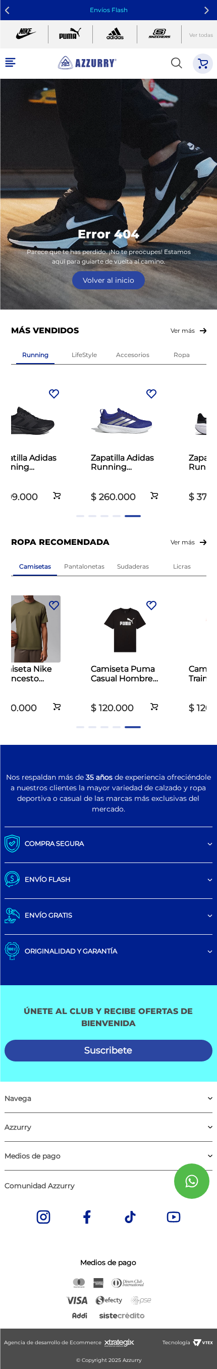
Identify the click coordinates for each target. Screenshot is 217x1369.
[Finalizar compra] (203, 64)
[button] (57, 489)
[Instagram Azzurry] (43, 1218)
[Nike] (26, 34)
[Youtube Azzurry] (174, 1218)
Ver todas (201, 35)
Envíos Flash (109, 10)
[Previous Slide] (9, 10)
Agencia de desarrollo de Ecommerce (52, 1342)
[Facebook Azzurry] (87, 1218)
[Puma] (70, 34)
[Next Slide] (208, 10)
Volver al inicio (108, 280)
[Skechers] (159, 34)
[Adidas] (115, 34)
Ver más (183, 330)
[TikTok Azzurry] (130, 1218)
